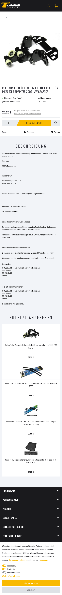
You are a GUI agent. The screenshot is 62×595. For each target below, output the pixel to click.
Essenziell (11, 565)
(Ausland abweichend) (11, 101)
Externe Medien (13, 572)
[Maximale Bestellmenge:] (13, 123)
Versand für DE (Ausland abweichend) (27, 113)
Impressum (43, 559)
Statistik (11, 569)
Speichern (31, 589)
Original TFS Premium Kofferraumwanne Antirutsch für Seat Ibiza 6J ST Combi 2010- (31, 461)
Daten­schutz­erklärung (18, 559)
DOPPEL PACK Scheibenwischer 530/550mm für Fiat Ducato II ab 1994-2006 (31, 384)
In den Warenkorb (34, 123)
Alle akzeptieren (31, 582)
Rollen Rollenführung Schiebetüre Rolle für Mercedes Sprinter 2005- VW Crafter (31, 346)
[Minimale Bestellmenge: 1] (4, 123)
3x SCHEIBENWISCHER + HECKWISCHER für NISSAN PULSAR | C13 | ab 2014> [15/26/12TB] (31, 423)
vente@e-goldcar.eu (16, 304)
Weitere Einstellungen (11, 576)
